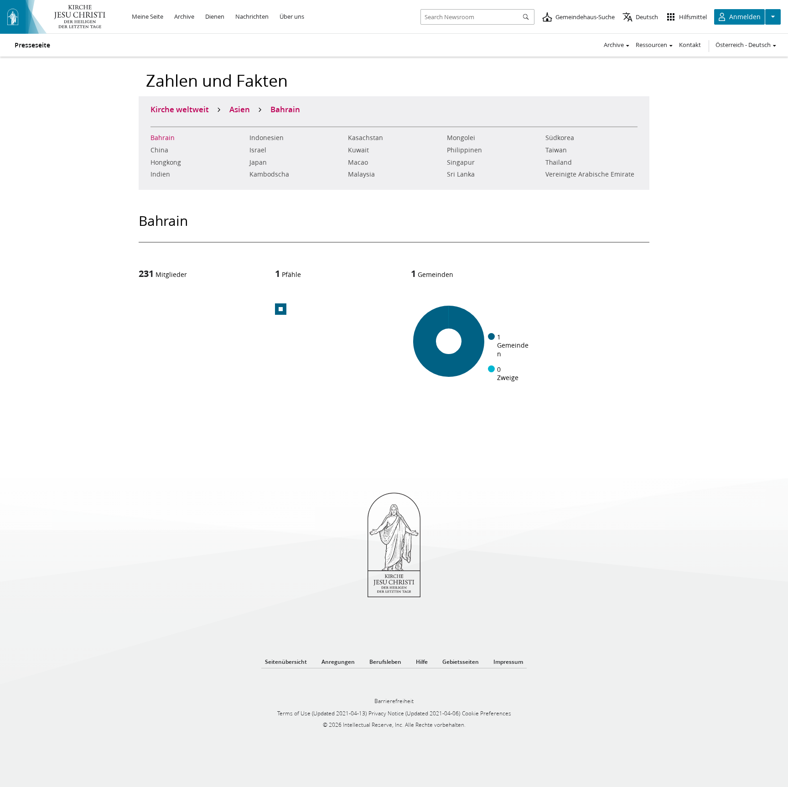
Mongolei (461, 137)
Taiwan (556, 150)
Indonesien (266, 137)
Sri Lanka (461, 174)
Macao (358, 162)
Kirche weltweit (179, 109)
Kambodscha (269, 174)
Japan (258, 162)
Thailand (558, 162)
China (159, 150)
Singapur (461, 162)
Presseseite (32, 45)
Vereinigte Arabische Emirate (589, 174)
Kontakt (690, 45)
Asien (239, 109)
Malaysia (361, 174)
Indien (160, 174)
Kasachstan (365, 137)
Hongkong (165, 162)
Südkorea (559, 137)
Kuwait (358, 150)
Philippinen (464, 150)
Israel (257, 150)
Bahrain (162, 137)
